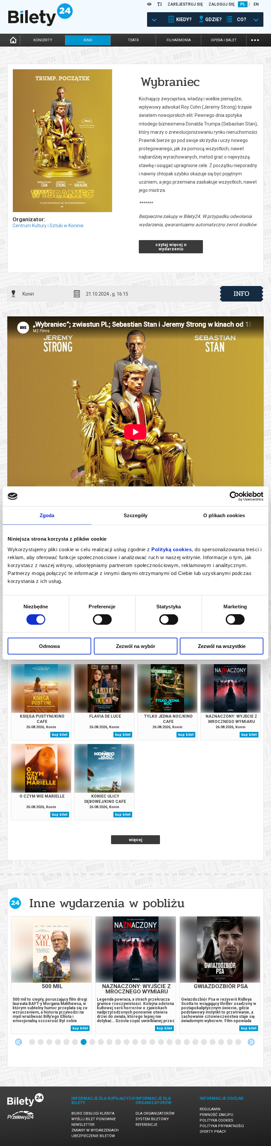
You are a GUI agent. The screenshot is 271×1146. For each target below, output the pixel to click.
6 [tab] (75, 1042)
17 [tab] (170, 1042)
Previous (18, 1042)
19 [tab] (187, 1042)
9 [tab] (101, 1042)
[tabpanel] (51, 975)
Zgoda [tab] (47, 515)
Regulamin (210, 1109)
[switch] (102, 619)
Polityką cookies (171, 549)
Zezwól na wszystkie (222, 646)
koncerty (42, 40)
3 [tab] (49, 1042)
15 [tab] (152, 1042)
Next (251, 1042)
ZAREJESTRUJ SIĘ (185, 4)
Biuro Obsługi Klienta (92, 1113)
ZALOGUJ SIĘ (222, 4)
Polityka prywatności (222, 1126)
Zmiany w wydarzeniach (95, 1130)
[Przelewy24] (20, 1121)
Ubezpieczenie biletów (93, 1136)
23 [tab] (221, 1042)
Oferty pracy (213, 1131)
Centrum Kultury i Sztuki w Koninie (48, 225)
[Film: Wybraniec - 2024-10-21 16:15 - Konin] (62, 141)
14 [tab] (144, 1042)
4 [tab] (58, 1042)
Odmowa (49, 646)
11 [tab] (118, 1042)
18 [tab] (178, 1042)
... (255, 39)
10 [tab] (109, 1042)
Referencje (146, 1125)
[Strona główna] (40, 24)
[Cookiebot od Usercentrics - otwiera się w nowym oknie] (234, 496)
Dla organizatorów (155, 1113)
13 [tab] (135, 1042)
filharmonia (179, 40)
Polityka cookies (216, 1120)
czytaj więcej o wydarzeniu (170, 246)
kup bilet (59, 735)
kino (88, 40)
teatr (133, 40)
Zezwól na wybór (135, 646)
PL (242, 4)
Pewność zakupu (216, 1115)
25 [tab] (238, 1042)
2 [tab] (41, 1042)
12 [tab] (127, 1042)
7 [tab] (84, 1042)
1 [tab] (32, 1042)
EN (256, 4)
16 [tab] (161, 1042)
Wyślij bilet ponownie (93, 1119)
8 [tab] (92, 1042)
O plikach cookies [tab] (224, 515)
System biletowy (152, 1119)
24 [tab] (230, 1042)
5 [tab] (66, 1042)
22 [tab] (213, 1042)
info (242, 293)
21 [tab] (204, 1042)
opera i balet (224, 40)
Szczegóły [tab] (136, 515)
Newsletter (83, 1125)
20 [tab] (195, 1042)
